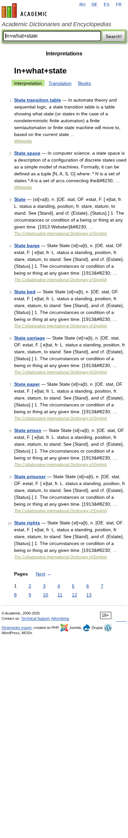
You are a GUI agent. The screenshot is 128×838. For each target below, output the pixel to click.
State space (27, 153)
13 (89, 594)
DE (94, 5)
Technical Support (35, 618)
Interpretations (64, 53)
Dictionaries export (17, 628)
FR (118, 5)
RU (82, 5)
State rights (27, 522)
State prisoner (30, 476)
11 (59, 594)
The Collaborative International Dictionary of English (60, 233)
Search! (114, 36)
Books (84, 83)
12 (74, 594)
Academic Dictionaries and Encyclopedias (56, 24)
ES (107, 5)
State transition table (37, 100)
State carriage (29, 338)
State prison (27, 430)
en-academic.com (25, 10)
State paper (27, 384)
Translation (60, 83)
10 (45, 594)
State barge (27, 245)
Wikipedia (23, 141)
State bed (24, 291)
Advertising (60, 618)
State (20, 199)
